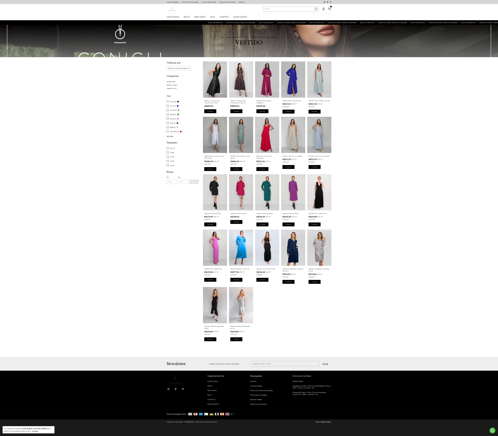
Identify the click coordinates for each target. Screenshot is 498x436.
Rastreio (242, 2)
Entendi (35, 431)
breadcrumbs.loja (233, 37)
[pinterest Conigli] (330, 2)
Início (222, 37)
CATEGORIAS (173, 17)
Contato (253, 381)
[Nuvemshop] (323, 422)
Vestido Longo (172, 85)
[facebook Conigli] (328, 2)
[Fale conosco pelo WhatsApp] (492, 430)
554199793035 (298, 381)
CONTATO (224, 17)
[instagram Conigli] (325, 2)
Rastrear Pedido (256, 399)
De (168, 177)
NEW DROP (200, 17)
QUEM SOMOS (240, 17)
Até (179, 177)
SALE (212, 17)
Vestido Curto (172, 88)
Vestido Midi (171, 82)
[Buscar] (315, 9)
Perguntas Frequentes (227, 2)
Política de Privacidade (190, 2)
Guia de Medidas (173, 2)
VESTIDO (244, 37)
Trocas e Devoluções (208, 2)
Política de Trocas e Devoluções (261, 390)
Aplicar (194, 182)
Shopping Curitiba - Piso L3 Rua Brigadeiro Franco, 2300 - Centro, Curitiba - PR (312, 387)
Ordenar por (174, 62)
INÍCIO (187, 17)
